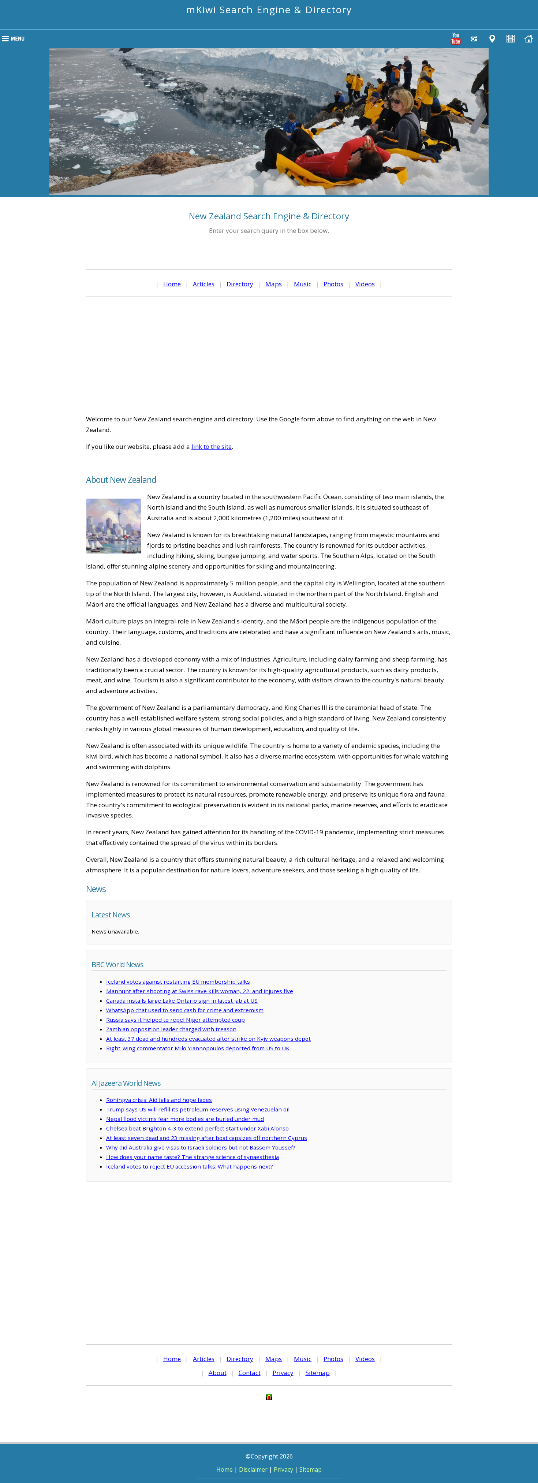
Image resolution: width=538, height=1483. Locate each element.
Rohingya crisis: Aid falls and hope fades (159, 1099)
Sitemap (318, 1372)
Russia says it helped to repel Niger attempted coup (175, 1019)
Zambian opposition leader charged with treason (171, 1029)
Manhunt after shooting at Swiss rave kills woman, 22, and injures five (199, 991)
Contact (250, 1372)
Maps (273, 284)
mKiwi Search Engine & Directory (269, 9)
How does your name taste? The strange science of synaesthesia (192, 1156)
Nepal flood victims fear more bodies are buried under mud (185, 1118)
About (218, 1372)
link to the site (211, 446)
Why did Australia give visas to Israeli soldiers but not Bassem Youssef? (200, 1147)
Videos (365, 284)
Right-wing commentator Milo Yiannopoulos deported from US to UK (197, 1048)
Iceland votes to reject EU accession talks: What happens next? (189, 1166)
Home (172, 284)
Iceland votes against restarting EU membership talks (178, 981)
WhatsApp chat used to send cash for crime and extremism (185, 1010)
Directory (240, 284)
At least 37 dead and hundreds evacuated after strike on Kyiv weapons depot (208, 1038)
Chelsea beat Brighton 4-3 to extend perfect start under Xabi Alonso (197, 1128)
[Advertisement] (269, 355)
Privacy (283, 1372)
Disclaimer (253, 1469)
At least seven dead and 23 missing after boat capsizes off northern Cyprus (206, 1137)
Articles (203, 284)
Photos (333, 284)
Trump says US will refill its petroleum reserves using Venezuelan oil (197, 1109)
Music (302, 284)
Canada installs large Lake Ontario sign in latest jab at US (182, 1000)
